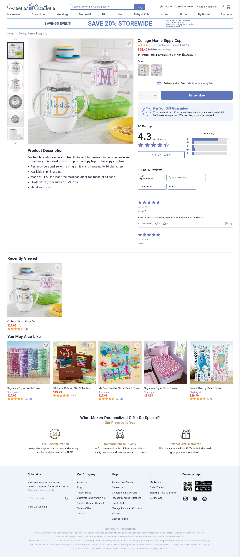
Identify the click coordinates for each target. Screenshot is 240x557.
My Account (156, 482)
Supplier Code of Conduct (90, 503)
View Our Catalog (37, 506)
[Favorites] (222, 6)
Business (227, 14)
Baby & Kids (142, 14)
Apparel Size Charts (122, 482)
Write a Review (161, 154)
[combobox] (152, 177)
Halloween (14, 14)
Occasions (39, 14)
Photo (183, 14)
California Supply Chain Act (91, 498)
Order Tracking (157, 487)
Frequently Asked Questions (126, 498)
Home (164, 14)
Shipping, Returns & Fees (163, 492)
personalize (197, 95)
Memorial (85, 14)
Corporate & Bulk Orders (124, 492)
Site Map (116, 513)
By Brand (204, 14)
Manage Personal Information (127, 508)
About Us (82, 482)
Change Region (120, 518)
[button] (209, 139)
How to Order (119, 503)
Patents (81, 513)
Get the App (156, 498)
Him (104, 14)
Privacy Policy (84, 492)
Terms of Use (84, 508)
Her (120, 14)
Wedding (62, 14)
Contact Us (117, 487)
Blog (79, 487)
